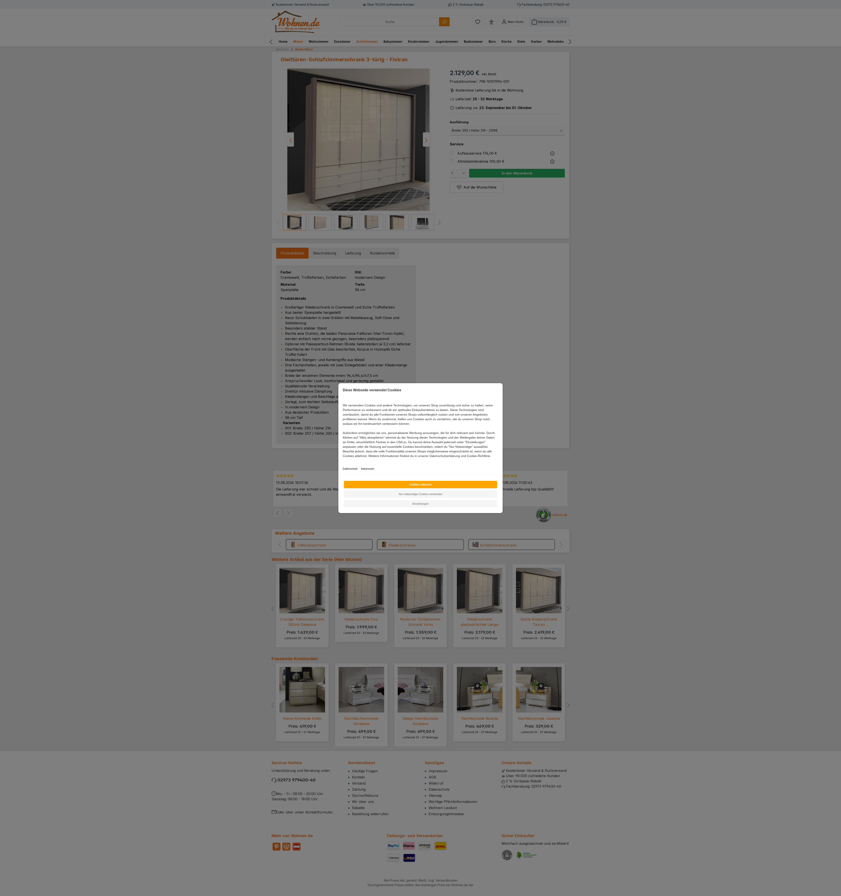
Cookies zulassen (421, 484)
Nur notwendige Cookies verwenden (420, 494)
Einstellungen (420, 503)
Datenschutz (350, 468)
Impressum (367, 468)
